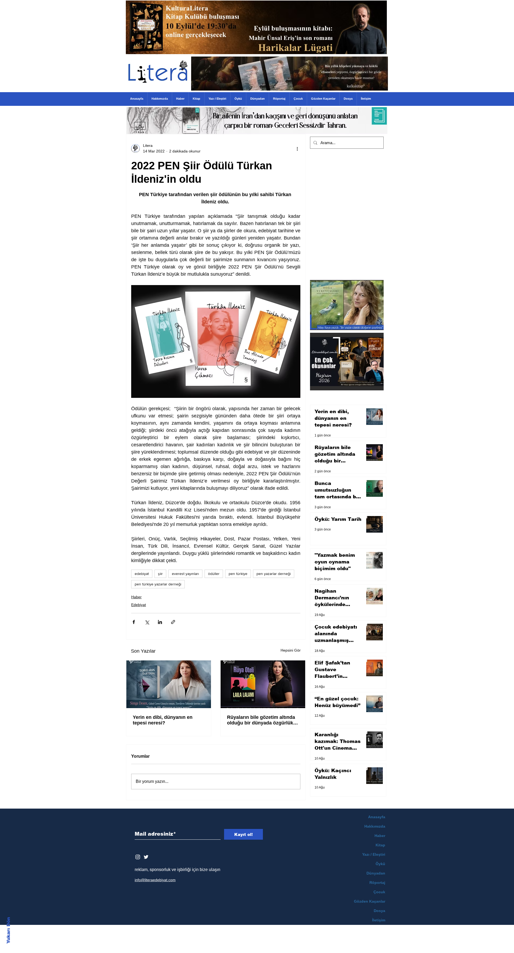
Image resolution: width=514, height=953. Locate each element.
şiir (160, 573)
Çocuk (379, 892)
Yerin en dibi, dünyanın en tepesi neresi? (162, 720)
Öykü (380, 864)
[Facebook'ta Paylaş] (133, 622)
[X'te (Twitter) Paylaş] (146, 622)
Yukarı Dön (8, 930)
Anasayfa (376, 817)
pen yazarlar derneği (273, 573)
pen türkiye (238, 573)
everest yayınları (185, 573)
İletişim (378, 920)
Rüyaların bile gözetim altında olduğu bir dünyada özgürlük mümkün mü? (261, 720)
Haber (136, 597)
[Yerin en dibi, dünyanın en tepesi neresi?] (168, 684)
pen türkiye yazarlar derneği (158, 584)
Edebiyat (138, 605)
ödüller (214, 573)
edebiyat (142, 573)
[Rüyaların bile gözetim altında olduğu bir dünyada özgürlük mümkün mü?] (263, 684)
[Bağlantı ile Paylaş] (173, 622)
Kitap (380, 845)
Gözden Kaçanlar (369, 901)
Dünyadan (375, 873)
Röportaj (377, 882)
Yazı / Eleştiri (373, 854)
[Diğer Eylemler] (297, 148)
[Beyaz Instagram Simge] (138, 857)
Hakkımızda (374, 826)
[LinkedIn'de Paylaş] (159, 622)
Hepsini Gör (291, 650)
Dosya (379, 911)
